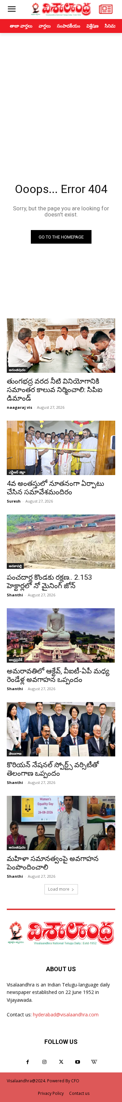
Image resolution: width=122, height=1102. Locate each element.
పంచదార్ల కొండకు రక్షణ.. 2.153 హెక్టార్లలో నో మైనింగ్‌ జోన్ (49, 581)
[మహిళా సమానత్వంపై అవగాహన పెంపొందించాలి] (61, 823)
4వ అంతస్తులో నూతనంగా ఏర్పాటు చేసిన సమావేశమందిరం (55, 487)
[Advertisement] (61, 97)
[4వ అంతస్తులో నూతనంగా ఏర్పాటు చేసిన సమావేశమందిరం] (61, 448)
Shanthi (15, 594)
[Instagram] (44, 1062)
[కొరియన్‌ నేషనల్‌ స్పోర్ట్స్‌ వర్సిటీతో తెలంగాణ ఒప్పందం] (61, 729)
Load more (58, 889)
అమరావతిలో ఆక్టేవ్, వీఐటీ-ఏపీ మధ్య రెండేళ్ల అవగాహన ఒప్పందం (58, 675)
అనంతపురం (17, 369)
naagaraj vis (19, 407)
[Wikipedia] (94, 1062)
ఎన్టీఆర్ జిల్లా (17, 472)
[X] (60, 1062)
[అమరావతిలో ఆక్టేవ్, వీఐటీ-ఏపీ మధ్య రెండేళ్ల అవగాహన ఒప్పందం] (61, 635)
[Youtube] (77, 1062)
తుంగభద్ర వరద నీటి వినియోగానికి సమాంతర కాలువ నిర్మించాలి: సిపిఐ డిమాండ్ (54, 389)
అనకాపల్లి (15, 565)
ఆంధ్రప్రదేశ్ (15, 659)
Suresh (14, 501)
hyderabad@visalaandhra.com (66, 1014)
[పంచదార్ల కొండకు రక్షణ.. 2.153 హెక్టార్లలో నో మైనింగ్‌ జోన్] (61, 541)
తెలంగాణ (15, 753)
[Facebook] (27, 1062)
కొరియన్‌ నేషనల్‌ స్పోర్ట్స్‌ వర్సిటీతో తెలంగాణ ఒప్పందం (53, 769)
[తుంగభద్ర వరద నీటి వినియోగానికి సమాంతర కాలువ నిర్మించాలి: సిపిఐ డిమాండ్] (61, 345)
